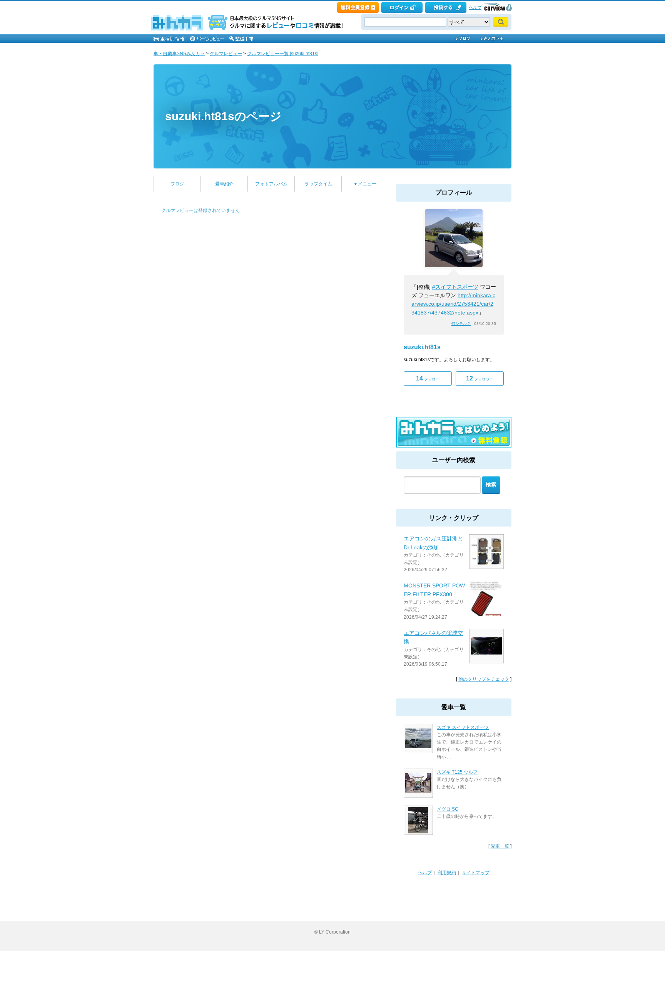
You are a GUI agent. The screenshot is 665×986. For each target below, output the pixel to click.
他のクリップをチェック (483, 679)
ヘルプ (475, 7)
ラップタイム (318, 184)
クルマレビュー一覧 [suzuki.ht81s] (282, 53)
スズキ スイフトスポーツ (463, 727)
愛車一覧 (500, 846)
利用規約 (447, 872)
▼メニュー (364, 184)
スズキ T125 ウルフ (457, 772)
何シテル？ (461, 323)
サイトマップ (476, 872)
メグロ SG (447, 809)
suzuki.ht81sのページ (223, 116)
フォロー (427, 378)
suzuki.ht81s (422, 347)
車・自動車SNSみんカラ (179, 53)
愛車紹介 (224, 184)
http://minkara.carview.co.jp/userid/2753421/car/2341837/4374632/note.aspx (453, 304)
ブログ (177, 184)
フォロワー (479, 378)
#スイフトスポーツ (455, 287)
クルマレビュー (226, 53)
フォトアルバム (271, 184)
